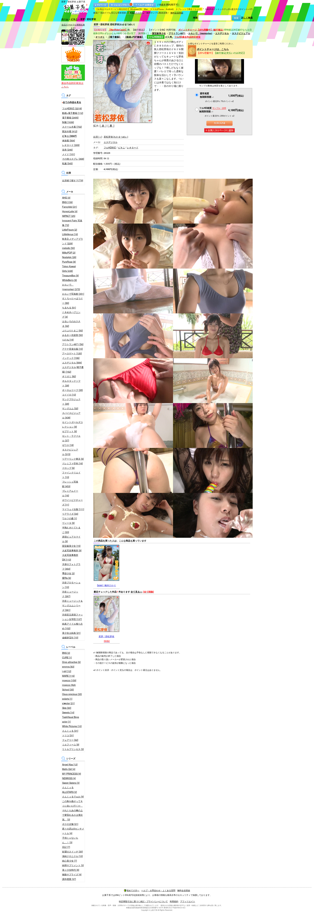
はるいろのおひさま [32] (71, 323)
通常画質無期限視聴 (207, 95)
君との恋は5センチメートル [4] (73, 831)
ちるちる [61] (69, 307)
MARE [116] (68, 675)
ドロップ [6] (68, 468)
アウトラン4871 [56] (72, 344)
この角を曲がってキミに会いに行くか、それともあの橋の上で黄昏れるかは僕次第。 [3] (72, 810)
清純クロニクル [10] (72, 856)
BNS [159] (67, 202)
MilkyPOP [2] (68, 252)
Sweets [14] (68, 712)
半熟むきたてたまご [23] (71, 530)
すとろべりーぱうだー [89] (72, 301)
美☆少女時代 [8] (70, 869)
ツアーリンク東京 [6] (73, 458)
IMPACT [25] (68, 215)
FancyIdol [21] (69, 206)
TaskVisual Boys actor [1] (70, 719)
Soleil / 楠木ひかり (106, 585)
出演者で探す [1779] (72, 180)
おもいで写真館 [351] (73, 293)
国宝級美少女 (159, 33)
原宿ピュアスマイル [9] (71, 539)
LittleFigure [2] (69, 229)
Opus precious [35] (72, 694)
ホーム (64, 19)
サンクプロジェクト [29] (71, 401)
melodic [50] (68, 248)
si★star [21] (68, 703)
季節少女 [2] (68, 573)
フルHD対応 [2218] (72, 108)
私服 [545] (67, 163)
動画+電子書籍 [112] (72, 113)
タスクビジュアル (241, 33)
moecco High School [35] (69, 687)
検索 (195, 17)
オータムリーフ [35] (72, 390)
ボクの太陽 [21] (70, 824)
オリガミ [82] (69, 376)
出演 (97, 136)
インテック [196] (70, 358)
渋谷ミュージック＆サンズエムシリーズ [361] (72, 605)
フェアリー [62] (70, 740)
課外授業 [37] (69, 879)
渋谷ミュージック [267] (70, 594)
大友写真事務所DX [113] (70, 557)
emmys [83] (68, 666)
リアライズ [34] (70, 513)
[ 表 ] (103, 125)
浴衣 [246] (67, 149)
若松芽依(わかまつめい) (116, 136)
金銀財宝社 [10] (70, 637)
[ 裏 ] (111, 125)
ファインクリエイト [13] (71, 475)
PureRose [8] (69, 261)
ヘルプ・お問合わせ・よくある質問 (158, 890)
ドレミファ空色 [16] (72, 463)
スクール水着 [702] (72, 126)
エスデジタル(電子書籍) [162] (73, 369)
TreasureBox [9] (70, 275)
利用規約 (174, 901)
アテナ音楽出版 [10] (72, 348)
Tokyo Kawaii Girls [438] (69, 268)
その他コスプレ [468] (73, 158)
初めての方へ (137, 12)
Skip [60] (66, 707)
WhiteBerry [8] (69, 280)
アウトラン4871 (177, 33)
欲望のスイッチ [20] (72, 851)
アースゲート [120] (72, 353)
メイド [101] (68, 154)
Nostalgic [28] (69, 257)
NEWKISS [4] (69, 778)
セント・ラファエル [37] (71, 438)
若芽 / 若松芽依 (106, 636)
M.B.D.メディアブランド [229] (72, 241)
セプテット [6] (69, 431)
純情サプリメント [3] (73, 865)
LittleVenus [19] (70, 234)
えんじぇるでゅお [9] (73, 796)
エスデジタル (222, 33)
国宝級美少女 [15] (71, 545)
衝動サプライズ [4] (71, 874)
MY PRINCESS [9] (71, 773)
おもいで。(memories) (200, 33)
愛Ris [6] (66, 577)
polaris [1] (67, 698)
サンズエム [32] (70, 408)
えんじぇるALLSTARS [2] (69, 790)
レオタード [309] (70, 145)
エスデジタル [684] (72, 362)
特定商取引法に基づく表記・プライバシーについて (143, 901)
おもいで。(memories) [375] (71, 287)
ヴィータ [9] (68, 523)
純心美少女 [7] (69, 860)
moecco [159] (69, 680)
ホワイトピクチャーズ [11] (72, 502)
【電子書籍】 (114, 36)
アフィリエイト (187, 901)
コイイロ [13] (69, 394)
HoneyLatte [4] (69, 211)
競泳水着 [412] (69, 131)
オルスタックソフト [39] (71, 383)
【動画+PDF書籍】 (134, 36)
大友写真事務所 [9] (71, 550)
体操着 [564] (68, 140)
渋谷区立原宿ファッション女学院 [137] (72, 617)
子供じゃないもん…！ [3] (70, 840)
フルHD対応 (110, 147)
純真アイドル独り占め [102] (72, 626)
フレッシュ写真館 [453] (70, 484)
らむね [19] (68, 339)
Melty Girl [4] (68, 769)
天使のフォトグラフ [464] (71, 566)
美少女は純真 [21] (71, 632)
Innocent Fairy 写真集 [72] (72, 223)
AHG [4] (66, 197)
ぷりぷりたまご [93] (72, 330)
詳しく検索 (247, 17)
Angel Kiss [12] (70, 764)
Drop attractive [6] (71, 662)
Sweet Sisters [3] (70, 782)
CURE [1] (67, 657)
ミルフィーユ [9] (70, 744)
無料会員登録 (176, 12)
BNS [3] (66, 652)
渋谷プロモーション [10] (71, 585)
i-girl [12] (66, 671)
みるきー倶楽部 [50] (72, 335)
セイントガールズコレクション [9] (72, 424)
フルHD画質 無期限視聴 (212, 109)
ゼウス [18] (68, 445)
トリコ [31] (68, 735)
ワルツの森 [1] (69, 518)
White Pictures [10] (72, 726)
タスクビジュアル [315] (70, 452)
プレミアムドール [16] (70, 493)
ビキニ (74, 19)
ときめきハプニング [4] (71, 314)
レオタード (132, 147)
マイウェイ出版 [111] (73, 509)
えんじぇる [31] (70, 730)
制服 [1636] (68, 122)
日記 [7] (66, 847)
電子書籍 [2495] (70, 117)
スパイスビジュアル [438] (71, 415)
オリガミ (100, 36)
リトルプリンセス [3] (73, 749)
